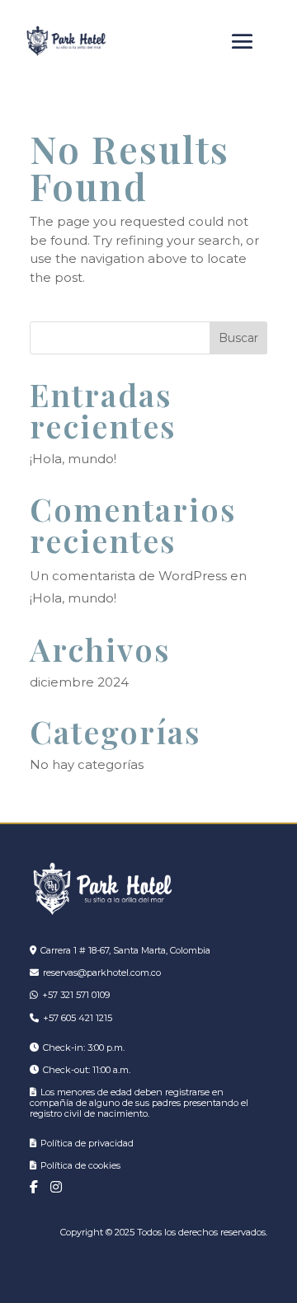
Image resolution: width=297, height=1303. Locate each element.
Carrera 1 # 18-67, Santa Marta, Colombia (125, 950)
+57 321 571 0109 (76, 995)
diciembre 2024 (79, 682)
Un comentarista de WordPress (128, 576)
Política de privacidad (87, 1143)
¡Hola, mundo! (73, 458)
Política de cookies (80, 1165)
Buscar (238, 337)
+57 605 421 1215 (77, 1018)
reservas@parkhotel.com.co (102, 972)
